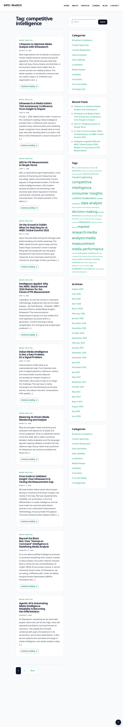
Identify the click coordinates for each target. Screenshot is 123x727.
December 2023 (79, 367)
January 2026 (78, 318)
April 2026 (76, 303)
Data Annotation (79, 55)
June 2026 (76, 294)
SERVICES (85, 5)
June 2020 (76, 416)
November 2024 (79, 357)
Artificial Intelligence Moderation (92, 171)
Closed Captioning (80, 45)
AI (73, 167)
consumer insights (87, 193)
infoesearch (84, 221)
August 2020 (77, 406)
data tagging (95, 207)
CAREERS (96, 5)
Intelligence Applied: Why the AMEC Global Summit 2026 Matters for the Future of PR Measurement (34, 288)
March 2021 (77, 401)
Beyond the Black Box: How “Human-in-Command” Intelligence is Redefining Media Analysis (34, 542)
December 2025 (79, 323)
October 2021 (78, 387)
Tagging (91, 262)
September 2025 (79, 338)
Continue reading (28, 86)
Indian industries (85, 219)
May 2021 (76, 391)
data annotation (77, 207)
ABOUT (75, 5)
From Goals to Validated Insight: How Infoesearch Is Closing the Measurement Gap (36, 479)
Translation (77, 79)
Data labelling (86, 207)
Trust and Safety (79, 84)
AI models (92, 168)
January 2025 (78, 347)
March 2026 (77, 308)
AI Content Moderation (81, 168)
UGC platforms (89, 269)
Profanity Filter (86, 256)
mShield (74, 253)
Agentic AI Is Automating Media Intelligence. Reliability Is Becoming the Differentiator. (33, 607)
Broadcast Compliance (82, 40)
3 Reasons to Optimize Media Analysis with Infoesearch (35, 45)
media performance (87, 249)
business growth (77, 174)
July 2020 (76, 411)
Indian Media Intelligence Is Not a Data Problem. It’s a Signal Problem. (33, 354)
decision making (84, 211)
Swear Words (84, 262)
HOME (66, 5)
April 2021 (76, 396)
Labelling (94, 222)
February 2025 (78, 342)
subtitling (76, 74)
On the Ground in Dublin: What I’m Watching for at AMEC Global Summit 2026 (34, 227)
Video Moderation (81, 272)
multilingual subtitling (86, 253)
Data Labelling (78, 59)
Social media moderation (82, 259)
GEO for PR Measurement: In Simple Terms (34, 164)
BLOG (105, 5)
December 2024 (79, 352)
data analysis (91, 203)
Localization (77, 64)
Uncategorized (78, 89)
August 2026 (77, 289)
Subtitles (96, 259)
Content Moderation (81, 50)
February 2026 (78, 313)
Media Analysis (26, 40)
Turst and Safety (84, 266)
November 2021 (79, 382)
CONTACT (114, 5)
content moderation (84, 198)
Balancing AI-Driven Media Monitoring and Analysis (34, 418)
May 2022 (76, 377)
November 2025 (79, 328)
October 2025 (78, 333)
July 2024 (76, 362)
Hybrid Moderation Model (90, 216)
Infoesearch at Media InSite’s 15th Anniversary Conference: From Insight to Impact (36, 106)
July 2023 (76, 372)
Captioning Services (91, 174)
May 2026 (76, 298)
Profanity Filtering (97, 256)
